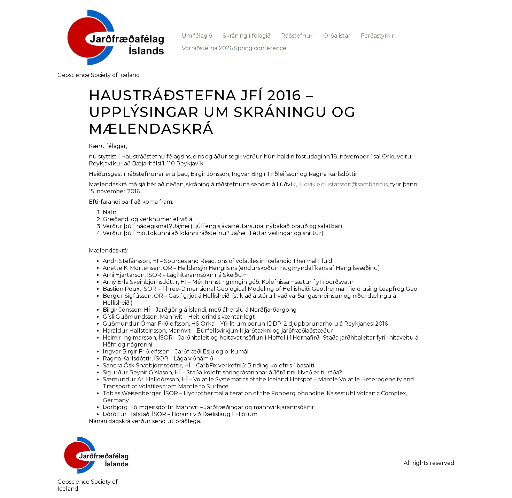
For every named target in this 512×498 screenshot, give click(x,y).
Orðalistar (336, 35)
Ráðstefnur (297, 35)
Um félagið (197, 35)
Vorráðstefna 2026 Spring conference (234, 48)
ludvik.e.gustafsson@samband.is (343, 184)
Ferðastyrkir (377, 35)
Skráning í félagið (247, 35)
